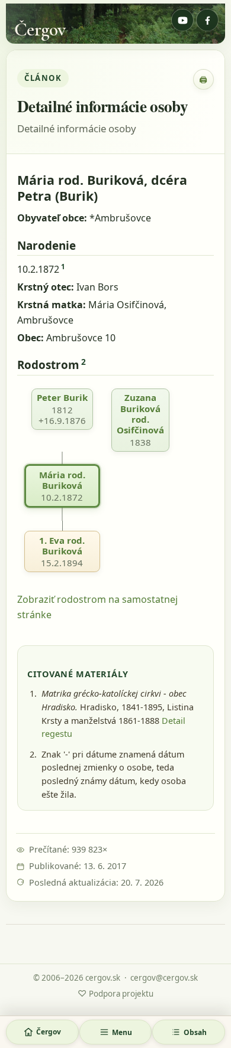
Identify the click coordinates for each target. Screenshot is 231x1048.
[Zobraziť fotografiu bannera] (115, 24)
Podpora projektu (115, 993)
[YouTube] (182, 20)
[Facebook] (207, 20)
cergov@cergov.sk (164, 977)
